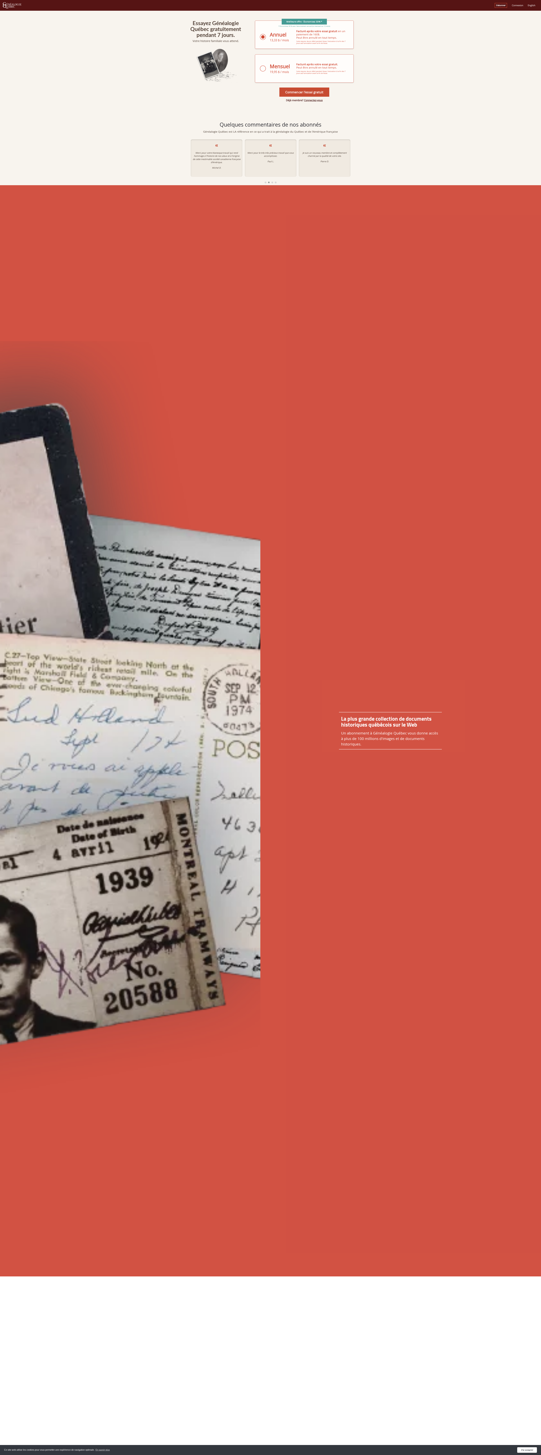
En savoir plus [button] (103, 1450)
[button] (265, 182)
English (531, 5)
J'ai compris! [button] (527, 1450)
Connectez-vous (313, 100)
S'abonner (501, 5)
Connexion (517, 5)
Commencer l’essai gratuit (304, 92)
